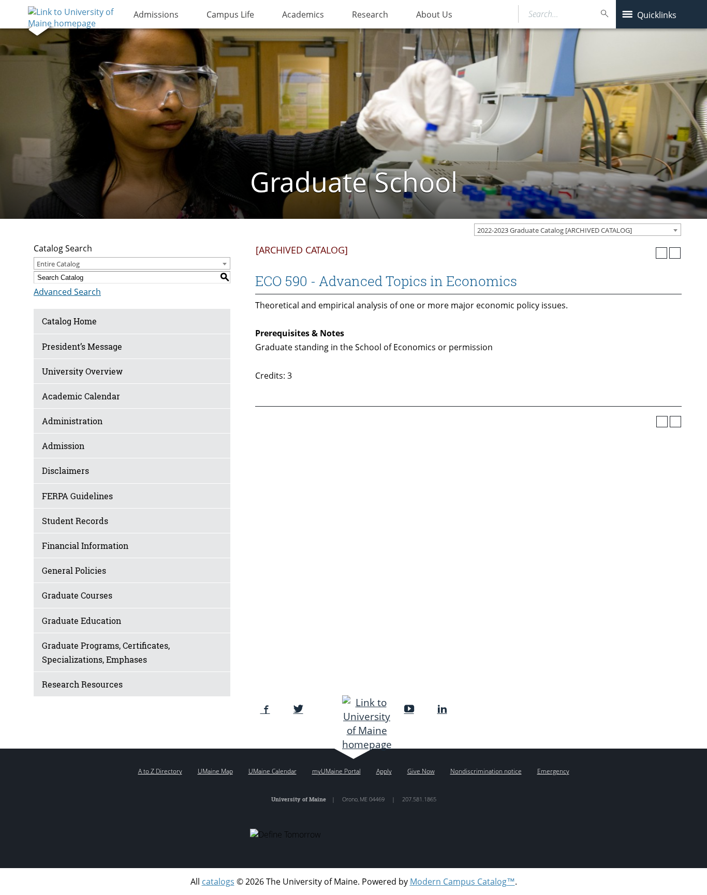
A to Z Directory (160, 771)
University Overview (82, 371)
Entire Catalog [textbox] (58, 263)
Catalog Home (69, 321)
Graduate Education (81, 620)
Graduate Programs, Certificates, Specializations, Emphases (106, 652)
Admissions (156, 14)
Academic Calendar (81, 396)
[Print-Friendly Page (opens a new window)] (661, 253)
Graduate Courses (77, 595)
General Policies (74, 570)
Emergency (553, 771)
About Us (434, 14)
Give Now (421, 771)
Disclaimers (65, 470)
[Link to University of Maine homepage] (69, 14)
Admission (63, 445)
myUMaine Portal (336, 771)
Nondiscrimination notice (486, 771)
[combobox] (577, 229)
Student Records (75, 520)
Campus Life (230, 14)
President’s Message (82, 346)
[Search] (605, 13)
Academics (303, 14)
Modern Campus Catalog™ (462, 881)
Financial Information (85, 545)
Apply (384, 771)
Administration (72, 420)
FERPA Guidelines (77, 495)
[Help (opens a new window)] (675, 253)
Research (370, 14)
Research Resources (82, 684)
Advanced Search (67, 291)
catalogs (218, 881)
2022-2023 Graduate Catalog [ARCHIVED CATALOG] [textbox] (554, 230)
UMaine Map (215, 771)
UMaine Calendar (272, 771)
